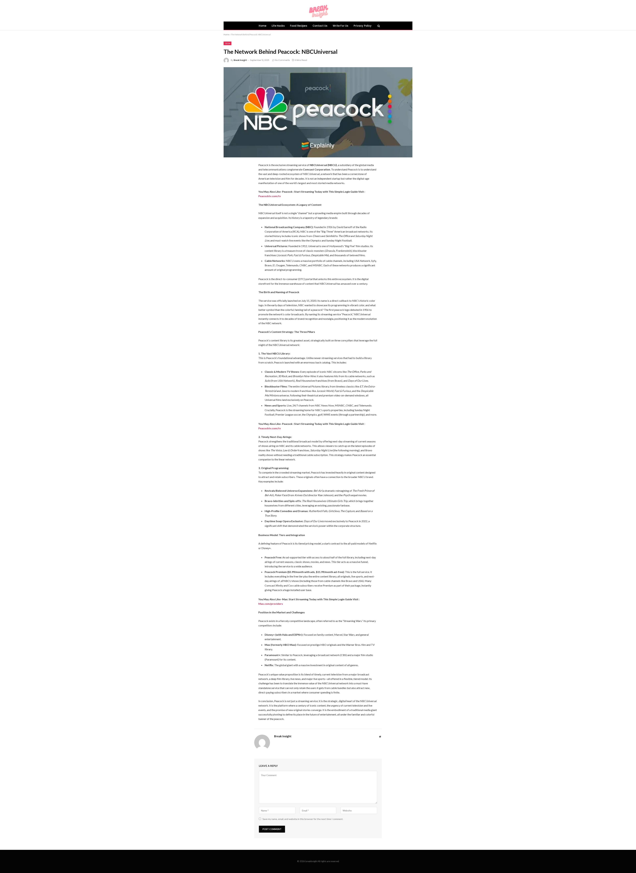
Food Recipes (298, 25)
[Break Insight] (318, 11)
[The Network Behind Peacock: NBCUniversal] (318, 112)
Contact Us (320, 25)
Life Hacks (278, 25)
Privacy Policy (362, 25)
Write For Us (340, 25)
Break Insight (240, 60)
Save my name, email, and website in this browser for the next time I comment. (303, 819)
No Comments (282, 60)
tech (227, 43)
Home (262, 25)
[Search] (378, 25)
